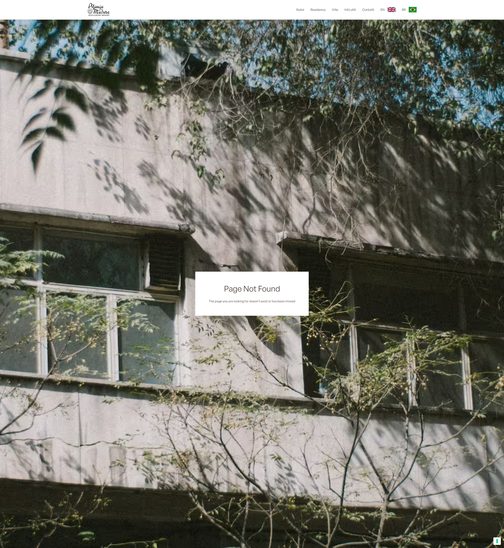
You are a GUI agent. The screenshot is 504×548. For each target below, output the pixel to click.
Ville (335, 10)
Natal (300, 10)
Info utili (350, 10)
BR (404, 10)
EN (383, 10)
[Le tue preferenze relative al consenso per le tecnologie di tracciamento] (497, 541)
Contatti (368, 10)
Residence (318, 10)
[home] (100, 9)
